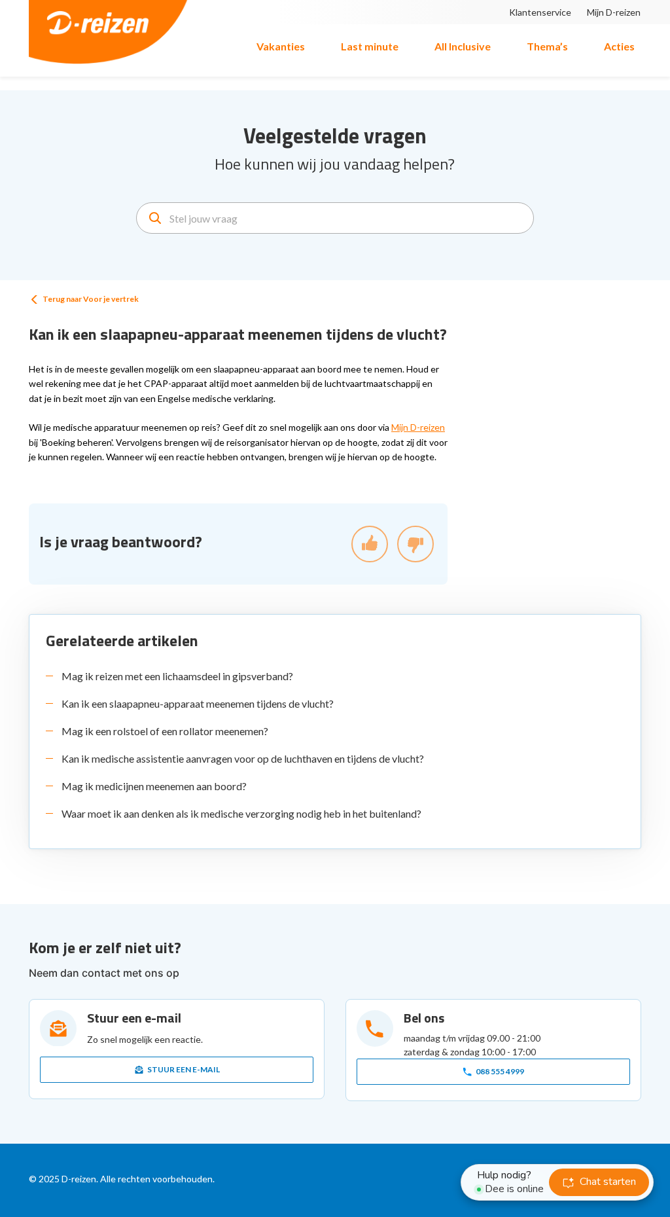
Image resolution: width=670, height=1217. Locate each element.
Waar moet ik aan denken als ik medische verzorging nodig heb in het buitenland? (241, 813)
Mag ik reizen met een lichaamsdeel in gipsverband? (177, 676)
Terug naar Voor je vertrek (91, 299)
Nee (415, 544)
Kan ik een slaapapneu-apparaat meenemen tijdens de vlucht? (198, 703)
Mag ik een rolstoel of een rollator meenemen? (165, 731)
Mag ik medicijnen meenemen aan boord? (154, 786)
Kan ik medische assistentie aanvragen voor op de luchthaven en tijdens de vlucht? (243, 758)
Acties (619, 46)
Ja (369, 544)
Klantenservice (540, 12)
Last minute (369, 46)
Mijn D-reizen (614, 12)
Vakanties (280, 46)
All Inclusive (462, 46)
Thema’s (547, 46)
